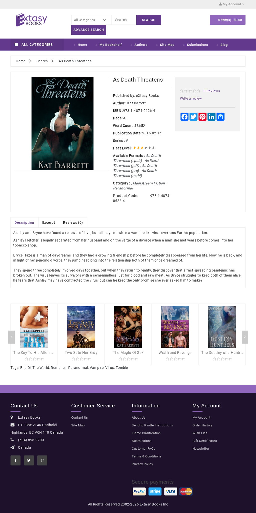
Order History (202, 425)
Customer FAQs (144, 448)
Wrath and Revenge (175, 352)
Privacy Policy (142, 464)
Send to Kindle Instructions (152, 425)
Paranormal (78, 368)
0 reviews (212, 91)
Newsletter (200, 448)
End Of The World (34, 368)
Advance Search (89, 30)
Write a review (191, 98)
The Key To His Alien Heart (36, 352)
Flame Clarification (146, 433)
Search (42, 61)
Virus (109, 368)
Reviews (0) (73, 222)
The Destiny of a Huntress (224, 352)
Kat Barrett (136, 103)
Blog (224, 45)
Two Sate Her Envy (81, 352)
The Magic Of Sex (128, 352)
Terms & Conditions (147, 456)
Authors (141, 45)
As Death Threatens (75, 61)
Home (82, 45)
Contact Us (79, 417)
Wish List (199, 433)
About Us (139, 417)
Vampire (97, 368)
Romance (58, 368)
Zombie (122, 368)
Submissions (197, 45)
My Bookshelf (111, 45)
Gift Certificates (204, 441)
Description (24, 222)
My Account (201, 417)
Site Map (167, 45)
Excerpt (48, 222)
